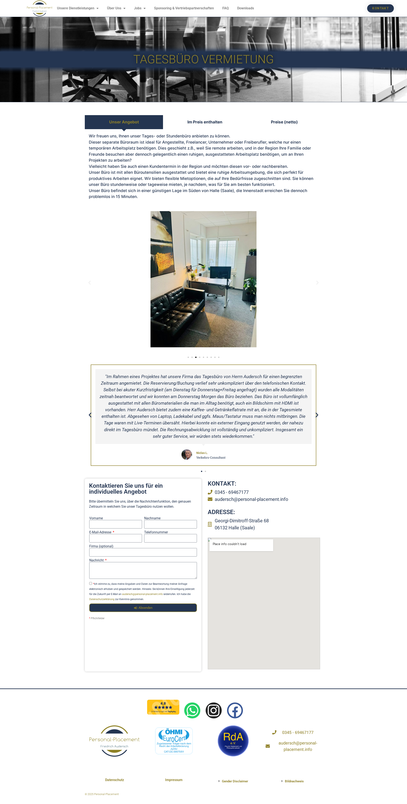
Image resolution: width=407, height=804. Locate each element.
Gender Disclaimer (235, 781)
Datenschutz (114, 780)
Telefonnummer (156, 532)
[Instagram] (214, 710)
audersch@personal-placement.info (142, 594)
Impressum (174, 780)
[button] (89, 282)
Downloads (245, 8)
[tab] (124, 122)
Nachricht (97, 560)
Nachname (152, 518)
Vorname (96, 518)
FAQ (225, 8)
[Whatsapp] (192, 710)
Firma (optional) (101, 546)
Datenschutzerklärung (101, 599)
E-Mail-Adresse (100, 532)
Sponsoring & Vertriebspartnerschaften (184, 8)
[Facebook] (235, 710)
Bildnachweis (294, 781)
